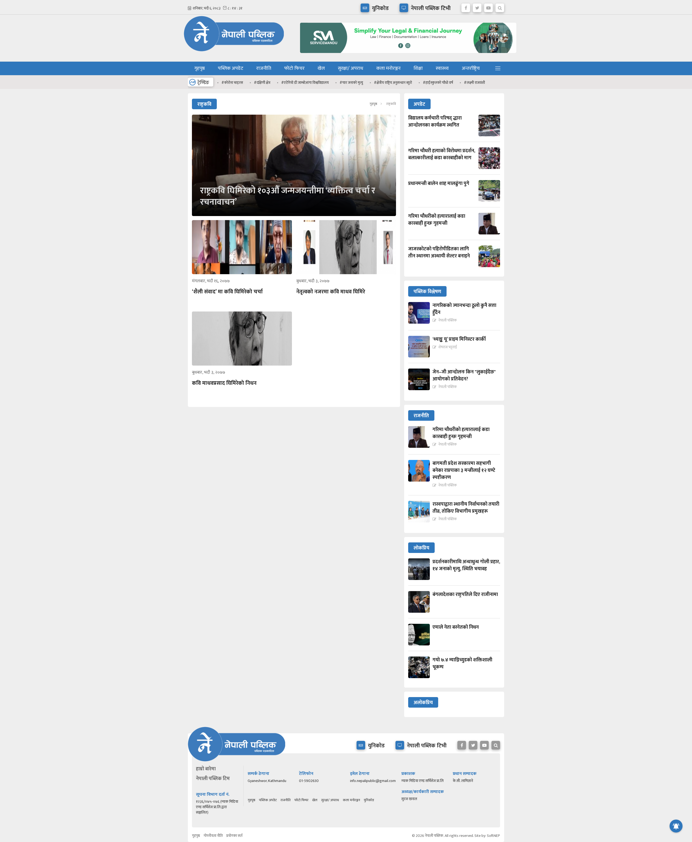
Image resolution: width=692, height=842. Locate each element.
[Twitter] (477, 6)
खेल (321, 68)
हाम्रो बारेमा (206, 769)
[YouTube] (488, 6)
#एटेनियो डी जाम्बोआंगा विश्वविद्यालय (305, 82)
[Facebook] (465, 6)
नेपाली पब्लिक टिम (213, 778)
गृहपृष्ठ (199, 68)
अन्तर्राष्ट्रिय (471, 68)
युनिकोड (369, 800)
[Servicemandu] (406, 54)
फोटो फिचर (294, 68)
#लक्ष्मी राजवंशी (474, 82)
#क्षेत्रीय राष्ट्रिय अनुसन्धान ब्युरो (393, 82)
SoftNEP (493, 836)
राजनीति (263, 68)
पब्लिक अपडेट (230, 68)
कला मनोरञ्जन (388, 68)
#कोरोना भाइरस (232, 82)
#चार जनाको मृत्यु (351, 82)
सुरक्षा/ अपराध (350, 68)
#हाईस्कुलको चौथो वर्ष (438, 82)
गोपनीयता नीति (213, 836)
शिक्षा (418, 68)
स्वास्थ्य (442, 68)
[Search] (499, 6)
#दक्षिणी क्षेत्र (262, 82)
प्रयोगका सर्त (234, 836)
